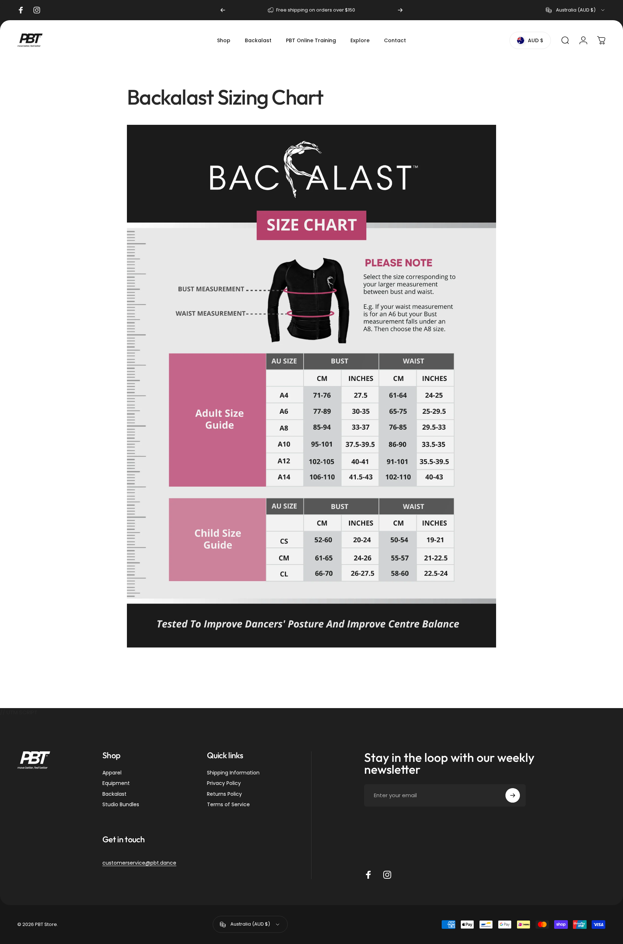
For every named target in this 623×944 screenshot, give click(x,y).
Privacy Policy (224, 783)
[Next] (400, 10)
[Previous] (223, 10)
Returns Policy (224, 794)
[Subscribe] (512, 795)
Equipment (116, 783)
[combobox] (576, 10)
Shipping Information (233, 773)
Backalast (114, 794)
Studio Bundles (120, 805)
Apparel (111, 773)
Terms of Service (228, 805)
